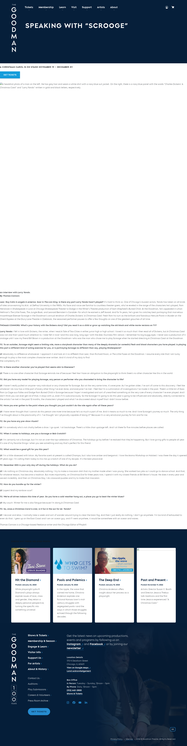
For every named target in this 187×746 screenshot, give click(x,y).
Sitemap (129, 739)
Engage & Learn (37, 646)
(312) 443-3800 (74, 690)
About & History (37, 669)
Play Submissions (37, 689)
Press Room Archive (38, 700)
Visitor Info (34, 652)
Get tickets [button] (10, 75)
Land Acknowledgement (79, 671)
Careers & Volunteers (39, 695)
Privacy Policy (117, 739)
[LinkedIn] (86, 703)
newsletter (74, 648)
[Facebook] (74, 703)
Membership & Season (41, 641)
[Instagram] (68, 703)
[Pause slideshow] (173, 729)
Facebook (96, 644)
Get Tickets (39, 711)
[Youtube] (80, 703)
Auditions (33, 684)
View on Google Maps (77, 667)
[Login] (167, 7)
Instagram (74, 644)
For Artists (34, 663)
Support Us (34, 657)
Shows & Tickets (37, 635)
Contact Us (34, 678)
